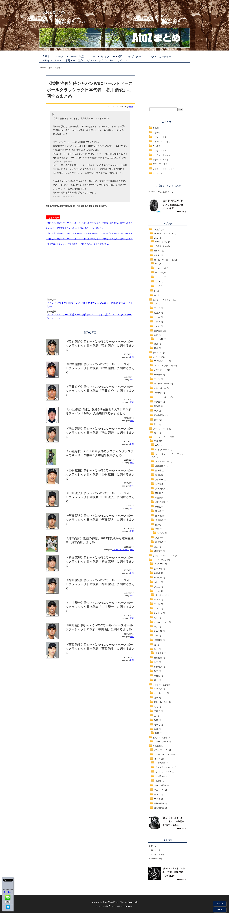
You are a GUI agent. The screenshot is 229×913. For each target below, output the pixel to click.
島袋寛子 (161, 533)
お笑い (157, 313)
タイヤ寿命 (160, 763)
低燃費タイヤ (161, 776)
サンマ (157, 599)
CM (155, 304)
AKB (157, 445)
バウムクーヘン (161, 622)
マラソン (158, 393)
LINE (156, 238)
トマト (157, 608)
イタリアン (159, 564)
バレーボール (160, 388)
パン (156, 627)
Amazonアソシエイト (163, 233)
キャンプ (158, 688)
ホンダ (157, 794)
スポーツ (58, 56)
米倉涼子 (159, 506)
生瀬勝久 (159, 497)
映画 (156, 335)
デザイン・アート (51, 60)
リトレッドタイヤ (163, 772)
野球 (131, 106)
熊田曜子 (159, 493)
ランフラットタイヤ (164, 767)
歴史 (156, 344)
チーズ (157, 604)
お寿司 (157, 573)
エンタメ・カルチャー (159, 56)
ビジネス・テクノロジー (100, 60)
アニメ (157, 308)
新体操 (157, 406)
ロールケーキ (161, 595)
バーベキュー (160, 693)
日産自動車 (159, 808)
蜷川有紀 (159, 520)
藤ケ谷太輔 (160, 516)
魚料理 (157, 676)
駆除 (157, 733)
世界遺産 (158, 331)
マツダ (157, 799)
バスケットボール (162, 384)
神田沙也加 (160, 502)
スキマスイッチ (162, 461)
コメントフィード (157, 854)
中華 (156, 636)
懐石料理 (158, 640)
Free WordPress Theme (120, 902)
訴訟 (156, 546)
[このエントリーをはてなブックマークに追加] (8, 908)
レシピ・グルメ (134, 56)
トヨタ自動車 (160, 785)
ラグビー (158, 402)
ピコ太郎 (159, 339)
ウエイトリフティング (164, 365)
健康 (156, 697)
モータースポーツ (162, 397)
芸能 (156, 441)
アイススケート (161, 361)
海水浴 (157, 725)
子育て (157, 711)
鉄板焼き (158, 667)
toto (156, 264)
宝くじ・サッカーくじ (164, 260)
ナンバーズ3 (160, 268)
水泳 (156, 411)
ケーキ (157, 591)
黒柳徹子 (158, 551)
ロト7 (157, 286)
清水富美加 (160, 488)
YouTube (158, 251)
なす (156, 617)
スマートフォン (161, 741)
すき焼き (159, 653)
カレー (157, 582)
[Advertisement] (68, 268)
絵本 (156, 433)
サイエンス (123, 60)
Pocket (7, 892)
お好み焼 (158, 568)
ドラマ (157, 322)
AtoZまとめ (54, 12)
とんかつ (158, 613)
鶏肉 (156, 680)
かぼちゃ (158, 577)
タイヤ (157, 759)
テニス (157, 379)
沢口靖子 (159, 479)
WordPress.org (155, 859)
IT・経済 (117, 56)
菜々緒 (158, 511)
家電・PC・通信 (74, 60)
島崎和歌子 (160, 466)
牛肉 (156, 649)
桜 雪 (157, 475)
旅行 (156, 720)
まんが (157, 326)
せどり (157, 255)
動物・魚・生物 (161, 702)
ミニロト (159, 277)
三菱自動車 (159, 803)
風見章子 (159, 537)
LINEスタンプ (161, 242)
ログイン (153, 846)
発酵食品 (158, 657)
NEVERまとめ (160, 246)
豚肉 (156, 662)
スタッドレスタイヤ (163, 754)
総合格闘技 (159, 415)
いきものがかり (162, 449)
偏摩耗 (158, 781)
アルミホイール (161, 750)
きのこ (157, 586)
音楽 (156, 348)
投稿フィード (155, 850)
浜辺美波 (159, 484)
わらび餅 (158, 631)
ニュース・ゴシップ (98, 56)
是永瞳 (158, 470)
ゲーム (157, 317)
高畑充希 (159, 542)
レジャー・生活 (75, 56)
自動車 (46, 56)
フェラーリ (159, 790)
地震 (156, 707)
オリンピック (160, 370)
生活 (156, 729)
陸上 (156, 424)
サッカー (158, 374)
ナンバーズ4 (160, 273)
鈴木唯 (158, 525)
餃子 (156, 671)
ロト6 (157, 282)
